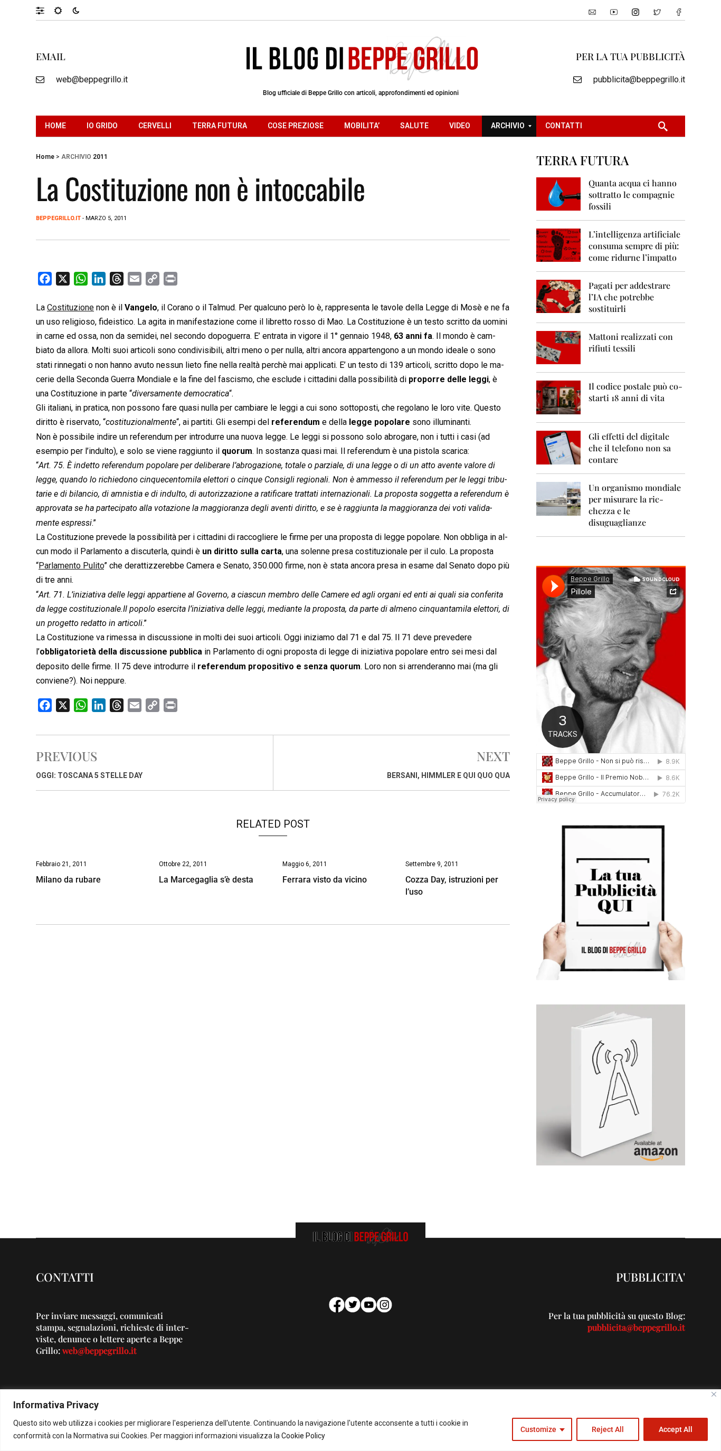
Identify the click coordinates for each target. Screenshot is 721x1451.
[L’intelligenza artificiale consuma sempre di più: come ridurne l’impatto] (558, 245)
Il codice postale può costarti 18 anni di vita (635, 392)
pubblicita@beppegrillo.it (639, 79)
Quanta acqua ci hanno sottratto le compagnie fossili (633, 194)
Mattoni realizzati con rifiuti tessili (631, 342)
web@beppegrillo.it (92, 79)
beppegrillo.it (58, 218)
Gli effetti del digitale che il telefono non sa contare (630, 448)
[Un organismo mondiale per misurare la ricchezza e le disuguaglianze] (558, 498)
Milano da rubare (68, 880)
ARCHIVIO (76, 156)
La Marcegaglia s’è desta (206, 880)
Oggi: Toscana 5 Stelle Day (89, 775)
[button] (45, 10)
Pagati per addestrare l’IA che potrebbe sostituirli (629, 297)
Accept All (675, 1429)
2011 (100, 156)
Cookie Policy (303, 1435)
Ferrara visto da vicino (324, 880)
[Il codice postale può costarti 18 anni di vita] (558, 397)
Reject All (608, 1429)
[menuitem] (57, 126)
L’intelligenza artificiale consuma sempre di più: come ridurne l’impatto (634, 246)
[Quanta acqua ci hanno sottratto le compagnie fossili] (558, 193)
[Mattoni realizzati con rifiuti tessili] (558, 347)
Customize (538, 1429)
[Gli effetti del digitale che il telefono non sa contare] (558, 447)
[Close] (713, 1394)
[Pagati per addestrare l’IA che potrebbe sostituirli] (558, 296)
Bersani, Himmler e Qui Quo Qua (448, 775)
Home (45, 156)
